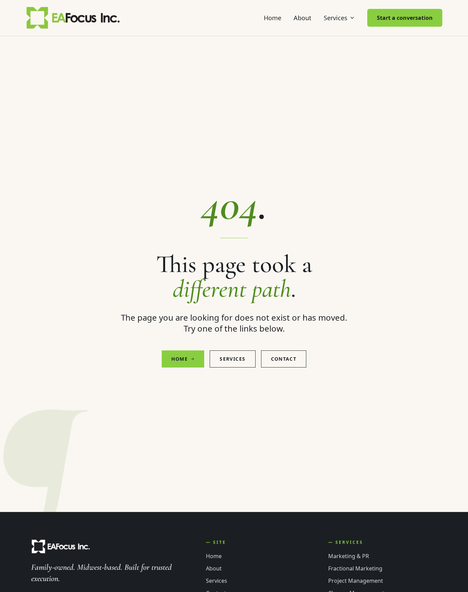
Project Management (355, 580)
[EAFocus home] (73, 18)
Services (335, 18)
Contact (284, 359)
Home (272, 18)
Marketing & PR (348, 556)
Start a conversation (405, 18)
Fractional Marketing (355, 568)
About (302, 18)
